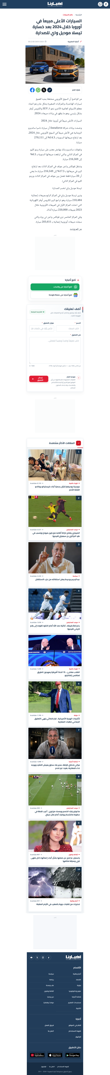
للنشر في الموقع (75, 1025)
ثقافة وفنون (49, 991)
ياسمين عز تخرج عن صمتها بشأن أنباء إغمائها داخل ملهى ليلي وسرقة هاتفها (55, 859)
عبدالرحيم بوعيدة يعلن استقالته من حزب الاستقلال (57, 579)
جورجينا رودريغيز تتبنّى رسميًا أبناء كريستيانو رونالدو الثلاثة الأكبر (57, 488)
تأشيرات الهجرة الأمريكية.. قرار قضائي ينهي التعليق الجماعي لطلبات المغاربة (57, 720)
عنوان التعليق (48, 323)
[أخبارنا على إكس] (37, 957)
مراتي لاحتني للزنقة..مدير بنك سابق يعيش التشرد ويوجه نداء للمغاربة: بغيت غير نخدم (55, 766)
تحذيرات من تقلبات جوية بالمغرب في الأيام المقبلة (58, 904)
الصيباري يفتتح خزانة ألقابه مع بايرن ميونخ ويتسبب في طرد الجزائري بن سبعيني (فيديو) (56, 534)
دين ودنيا (50, 996)
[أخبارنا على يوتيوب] (31, 957)
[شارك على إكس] (43, 90)
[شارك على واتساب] (38, 90)
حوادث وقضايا (48, 1002)
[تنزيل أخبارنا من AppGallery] (37, 1055)
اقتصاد (78, 979)
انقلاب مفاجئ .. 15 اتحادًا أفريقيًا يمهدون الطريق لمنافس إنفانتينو (58, 674)
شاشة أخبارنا (76, 996)
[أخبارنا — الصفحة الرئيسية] (55, 4)
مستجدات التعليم (74, 1002)
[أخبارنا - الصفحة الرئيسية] (73, 957)
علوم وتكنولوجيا (75, 991)
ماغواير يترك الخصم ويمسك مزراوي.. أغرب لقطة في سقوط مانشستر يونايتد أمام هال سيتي (57, 813)
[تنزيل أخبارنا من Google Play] (72, 1055)
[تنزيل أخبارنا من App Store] (55, 1055)
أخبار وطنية (77, 973)
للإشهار (78, 1036)
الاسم (78, 323)
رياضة (51, 979)
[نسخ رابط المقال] (49, 90)
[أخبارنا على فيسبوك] (106, 4)
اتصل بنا (51, 1031)
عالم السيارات (68, 14)
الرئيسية (79, 14)
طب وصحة (50, 985)
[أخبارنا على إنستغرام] (43, 957)
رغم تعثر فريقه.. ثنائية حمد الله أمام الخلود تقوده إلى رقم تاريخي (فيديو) (55, 627)
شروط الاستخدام (75, 1031)
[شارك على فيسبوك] (32, 90)
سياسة (51, 973)
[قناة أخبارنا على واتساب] (100, 4)
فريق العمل (49, 1025)
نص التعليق (75, 335)
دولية (79, 985)
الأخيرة (78, 1008)
